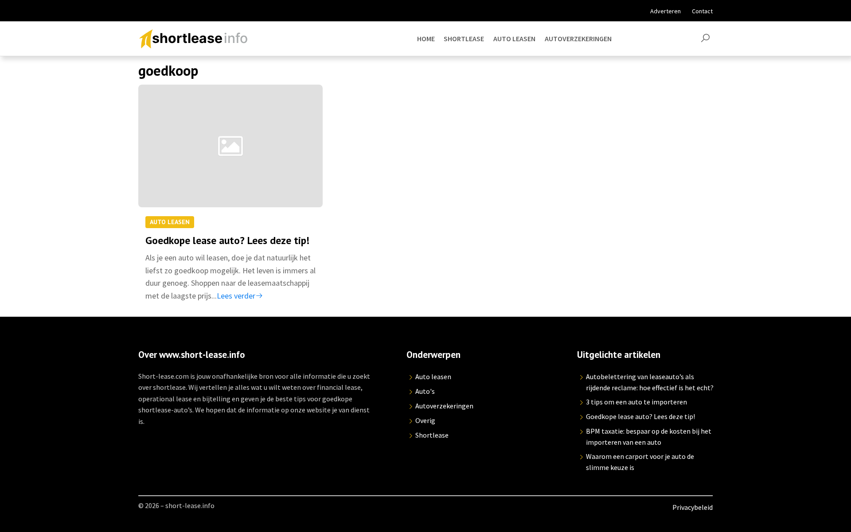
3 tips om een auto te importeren (636, 401)
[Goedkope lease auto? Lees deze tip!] (230, 154)
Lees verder (236, 296)
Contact (702, 11)
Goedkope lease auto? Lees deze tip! (227, 240)
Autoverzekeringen (444, 405)
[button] (705, 38)
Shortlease (432, 435)
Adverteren (665, 11)
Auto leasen (170, 222)
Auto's (425, 391)
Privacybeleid (692, 507)
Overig (425, 420)
